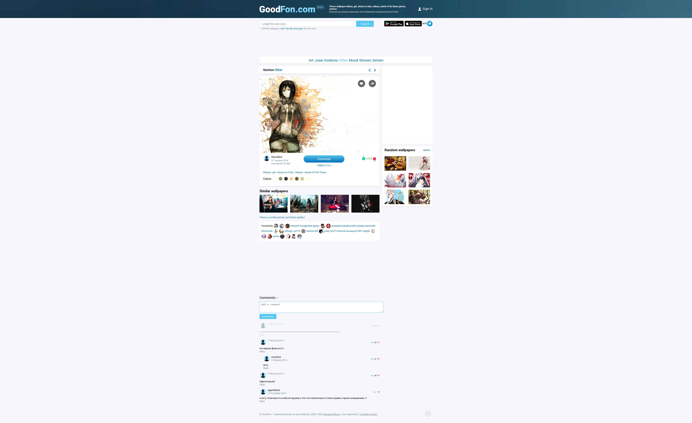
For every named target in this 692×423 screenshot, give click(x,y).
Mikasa (267, 172)
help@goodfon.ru (331, 414)
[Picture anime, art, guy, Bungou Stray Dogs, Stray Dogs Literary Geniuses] (395, 203)
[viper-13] (282, 231)
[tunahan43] (282, 225)
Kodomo (331, 60)
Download (324, 159)
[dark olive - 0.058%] (297, 179)
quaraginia (337, 225)
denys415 (296, 225)
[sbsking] (373, 231)
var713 (297, 231)
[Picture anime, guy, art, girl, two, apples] (419, 203)
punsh (276, 236)
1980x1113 (323, 165)
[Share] (372, 83)
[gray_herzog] (276, 231)
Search (365, 23)
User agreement (349, 414)
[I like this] (363, 158)
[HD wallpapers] (394, 23)
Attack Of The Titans (315, 172)
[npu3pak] (304, 231)
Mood (353, 60)
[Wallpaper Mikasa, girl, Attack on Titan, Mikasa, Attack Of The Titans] (320, 152)
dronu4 (342, 231)
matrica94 (370, 225)
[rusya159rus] (270, 236)
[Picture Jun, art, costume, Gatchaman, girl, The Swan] (395, 186)
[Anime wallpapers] (320, 7)
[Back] (370, 70)
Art (311, 60)
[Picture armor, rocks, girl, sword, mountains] (304, 211)
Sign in (427, 8)
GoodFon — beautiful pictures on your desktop (285, 414)
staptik (367, 231)
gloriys (316, 225)
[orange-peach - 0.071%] (291, 179)
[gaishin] (323, 225)
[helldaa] (321, 231)
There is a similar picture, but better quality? (282, 217)
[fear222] (299, 236)
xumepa (360, 225)
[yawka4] (288, 225)
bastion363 (313, 231)
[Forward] (375, 70)
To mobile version (368, 414)
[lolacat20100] (288, 236)
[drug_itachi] (294, 236)
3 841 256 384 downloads (291, 28)
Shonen (365, 60)
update (426, 150)
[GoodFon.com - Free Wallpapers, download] (287, 9)
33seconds (267, 231)
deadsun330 (349, 225)
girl (274, 172)
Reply (262, 334)
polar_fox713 (331, 231)
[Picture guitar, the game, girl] (274, 211)
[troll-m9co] (329, 225)
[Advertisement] (346, 43)
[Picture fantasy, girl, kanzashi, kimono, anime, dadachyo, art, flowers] (419, 169)
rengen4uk (307, 225)
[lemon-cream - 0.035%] (307, 179)
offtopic (289, 231)
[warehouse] (264, 236)
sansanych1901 (354, 231)
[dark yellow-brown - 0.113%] (280, 179)
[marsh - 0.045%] (302, 179)
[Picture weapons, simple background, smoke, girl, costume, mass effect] (365, 211)
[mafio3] (276, 225)
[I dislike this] (374, 159)
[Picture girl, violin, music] (335, 211)
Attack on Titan (285, 172)
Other (343, 60)
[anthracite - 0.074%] (286, 179)
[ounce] (282, 236)
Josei (319, 60)
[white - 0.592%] (275, 179)
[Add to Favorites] (361, 83)
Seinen (377, 60)
